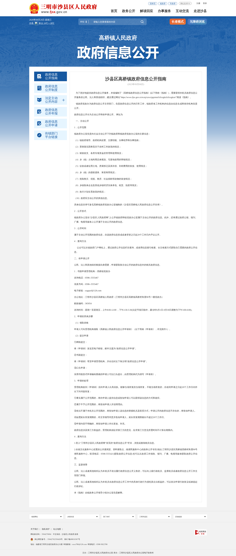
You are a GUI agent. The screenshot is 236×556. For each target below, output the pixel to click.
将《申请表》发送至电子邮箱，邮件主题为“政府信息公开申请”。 (105, 348)
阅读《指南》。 (184, 97)
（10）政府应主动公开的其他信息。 (91, 198)
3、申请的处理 (81, 381)
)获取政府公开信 (122, 454)
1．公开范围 (80, 127)
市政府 (172, 4)
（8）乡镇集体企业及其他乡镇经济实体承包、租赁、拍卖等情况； (106, 185)
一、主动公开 (82, 121)
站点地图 (57, 529)
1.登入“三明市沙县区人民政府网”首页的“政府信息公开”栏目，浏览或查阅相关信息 (114, 443)
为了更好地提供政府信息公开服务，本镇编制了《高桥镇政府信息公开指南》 (112, 93)
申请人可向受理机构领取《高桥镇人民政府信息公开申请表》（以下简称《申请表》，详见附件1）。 (122, 329)
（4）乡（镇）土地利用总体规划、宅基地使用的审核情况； (103, 159)
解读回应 (146, 11)
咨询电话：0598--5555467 (86, 278)
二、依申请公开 (81, 258)
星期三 (48, 20)
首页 (114, 11)
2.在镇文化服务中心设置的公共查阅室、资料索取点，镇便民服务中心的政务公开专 (114, 449)
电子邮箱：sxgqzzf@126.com (87, 290)
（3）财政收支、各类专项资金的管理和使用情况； (98, 153)
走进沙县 (200, 11)
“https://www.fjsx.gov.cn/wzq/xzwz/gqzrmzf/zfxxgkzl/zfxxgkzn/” (148, 97)
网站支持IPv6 (185, 4)
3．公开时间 (80, 228)
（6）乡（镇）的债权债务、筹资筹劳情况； (95, 172)
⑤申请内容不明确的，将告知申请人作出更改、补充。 (100, 424)
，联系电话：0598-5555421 (101, 454)
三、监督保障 (80, 464)
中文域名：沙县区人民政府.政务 (65, 534)
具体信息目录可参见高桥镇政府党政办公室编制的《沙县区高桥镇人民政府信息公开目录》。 (119, 204)
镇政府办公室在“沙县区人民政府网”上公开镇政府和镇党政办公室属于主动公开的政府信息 (118, 217)
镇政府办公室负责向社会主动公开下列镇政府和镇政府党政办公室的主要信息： (112, 134)
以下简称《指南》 (159, 93)
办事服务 (164, 11)
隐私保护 (46, 529)
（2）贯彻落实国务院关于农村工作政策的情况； (97, 147)
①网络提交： (80, 342)
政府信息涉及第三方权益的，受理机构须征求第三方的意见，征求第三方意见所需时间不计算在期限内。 (124, 430)
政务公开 (128, 11)
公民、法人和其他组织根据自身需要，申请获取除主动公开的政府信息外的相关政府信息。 (118, 265)
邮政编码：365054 (83, 303)
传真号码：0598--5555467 (86, 284)
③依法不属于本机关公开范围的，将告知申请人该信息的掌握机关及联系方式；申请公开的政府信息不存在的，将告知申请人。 (135, 411)
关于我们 (34, 529)
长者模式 (178, 21)
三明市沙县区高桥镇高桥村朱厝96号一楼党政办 (139, 297)
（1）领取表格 (81, 323)
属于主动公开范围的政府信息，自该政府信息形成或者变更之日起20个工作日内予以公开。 (118, 235)
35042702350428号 (55, 539)
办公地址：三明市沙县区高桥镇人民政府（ (95, 297)
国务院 (153, 4)
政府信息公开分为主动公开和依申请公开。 (95, 114)
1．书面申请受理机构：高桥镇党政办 (92, 271)
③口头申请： (80, 368)
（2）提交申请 (81, 335)
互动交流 (182, 11)
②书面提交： (80, 355)
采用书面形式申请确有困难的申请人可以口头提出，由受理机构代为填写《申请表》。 (115, 374)
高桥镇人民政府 (118, 38)
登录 (205, 3)
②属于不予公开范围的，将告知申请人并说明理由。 (99, 404)
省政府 (163, 4)
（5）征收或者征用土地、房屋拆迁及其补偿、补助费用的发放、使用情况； (110, 166)
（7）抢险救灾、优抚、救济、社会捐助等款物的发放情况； (103, 179)
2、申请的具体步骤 (83, 316)
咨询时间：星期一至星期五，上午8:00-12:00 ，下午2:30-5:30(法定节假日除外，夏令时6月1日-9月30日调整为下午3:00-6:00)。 (134, 310)
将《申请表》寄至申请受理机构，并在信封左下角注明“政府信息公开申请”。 (111, 361)
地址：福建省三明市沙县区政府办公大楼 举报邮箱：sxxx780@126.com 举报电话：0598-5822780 (69, 544)
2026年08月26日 (37, 20)
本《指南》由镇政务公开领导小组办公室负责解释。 (99, 493)
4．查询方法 (80, 241)
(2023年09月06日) (135, 84)
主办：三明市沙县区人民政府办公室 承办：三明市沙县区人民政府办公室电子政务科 (118, 553)
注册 (198, 3)
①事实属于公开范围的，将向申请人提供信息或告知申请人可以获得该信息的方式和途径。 (118, 398)
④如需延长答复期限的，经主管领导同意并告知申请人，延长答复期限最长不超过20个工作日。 (120, 417)
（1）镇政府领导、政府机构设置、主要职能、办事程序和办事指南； (107, 140)
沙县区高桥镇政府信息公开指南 (135, 78)
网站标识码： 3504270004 (41, 534)
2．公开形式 (80, 211)
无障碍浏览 (197, 21)
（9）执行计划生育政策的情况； (90, 192)
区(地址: (158, 449)
